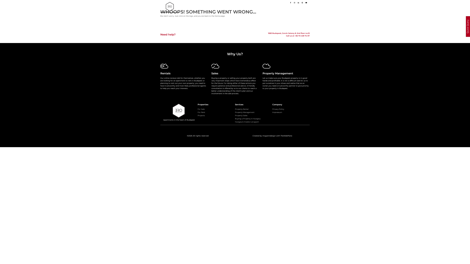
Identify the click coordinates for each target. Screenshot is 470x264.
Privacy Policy (278, 109)
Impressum (277, 112)
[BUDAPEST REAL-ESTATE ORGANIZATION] (179, 111)
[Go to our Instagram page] (294, 2)
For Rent (201, 112)
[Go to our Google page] (302, 2)
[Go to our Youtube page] (306, 2)
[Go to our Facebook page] (290, 2)
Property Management (244, 112)
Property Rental (241, 109)
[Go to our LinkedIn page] (298, 2)
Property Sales (241, 115)
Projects (201, 115)
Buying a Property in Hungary (247, 119)
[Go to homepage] (170, 6)
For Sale (201, 109)
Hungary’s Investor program (247, 122)
